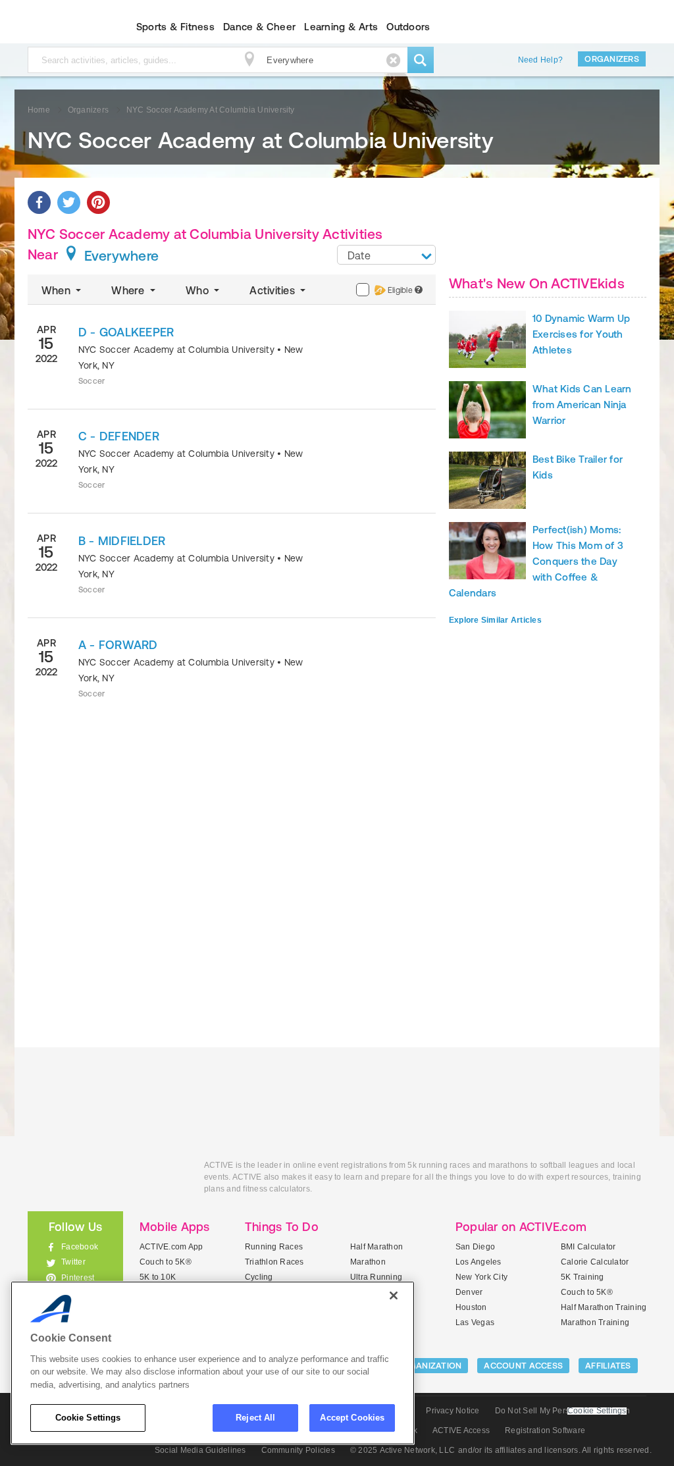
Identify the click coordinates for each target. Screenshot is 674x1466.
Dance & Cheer (259, 26)
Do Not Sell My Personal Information (562, 1410)
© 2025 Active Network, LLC (402, 1450)
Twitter (73, 1262)
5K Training (582, 1277)
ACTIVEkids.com (64, 27)
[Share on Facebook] (39, 202)
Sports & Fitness (175, 26)
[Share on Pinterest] (98, 202)
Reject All (255, 1418)
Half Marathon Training (603, 1307)
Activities (273, 290)
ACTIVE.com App (171, 1246)
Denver (468, 1292)
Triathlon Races (274, 1262)
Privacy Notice (452, 1410)
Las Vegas (474, 1322)
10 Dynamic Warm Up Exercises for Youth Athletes (581, 334)
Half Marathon (376, 1246)
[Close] (393, 1295)
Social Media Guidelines (200, 1450)
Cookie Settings (88, 1418)
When (57, 290)
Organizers (611, 59)
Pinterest (77, 1277)
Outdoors (408, 26)
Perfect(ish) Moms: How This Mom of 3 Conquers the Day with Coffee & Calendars (536, 561)
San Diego (475, 1246)
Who (198, 290)
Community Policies (298, 1450)
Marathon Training (595, 1322)
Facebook (79, 1246)
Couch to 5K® (166, 1262)
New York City (481, 1277)
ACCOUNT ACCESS (523, 1366)
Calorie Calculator (595, 1262)
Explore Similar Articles (495, 620)
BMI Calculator (588, 1246)
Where (129, 290)
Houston (471, 1307)
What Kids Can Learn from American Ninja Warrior (582, 404)
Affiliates (608, 1366)
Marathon (368, 1262)
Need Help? (540, 60)
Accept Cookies (352, 1418)
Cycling (259, 1277)
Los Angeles (478, 1262)
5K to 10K (158, 1277)
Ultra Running (376, 1277)
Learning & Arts (341, 26)
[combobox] (386, 255)
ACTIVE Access (461, 1430)
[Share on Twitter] (68, 202)
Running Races (274, 1246)
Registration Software (545, 1430)
